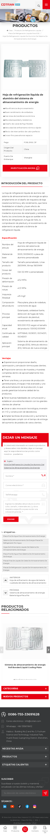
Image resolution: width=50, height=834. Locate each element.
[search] (39, 5)
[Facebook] (27, 806)
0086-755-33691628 (23, 714)
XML (36, 820)
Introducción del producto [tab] (22, 183)
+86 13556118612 (24, 726)
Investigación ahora (23, 168)
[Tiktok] (20, 806)
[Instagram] (35, 806)
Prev (1, 650)
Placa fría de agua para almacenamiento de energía (24, 536)
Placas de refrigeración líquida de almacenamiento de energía (24, 568)
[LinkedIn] (5, 806)
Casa (11, 30)
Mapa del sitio (26, 820)
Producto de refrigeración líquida (28, 30)
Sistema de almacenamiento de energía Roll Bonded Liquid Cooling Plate (25, 666)
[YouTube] (12, 806)
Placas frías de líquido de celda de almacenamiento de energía (25, 562)
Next (48, 650)
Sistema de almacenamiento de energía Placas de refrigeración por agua (23, 541)
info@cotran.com (33, 721)
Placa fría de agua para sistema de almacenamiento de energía (24, 555)
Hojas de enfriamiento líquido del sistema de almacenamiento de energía (21, 548)
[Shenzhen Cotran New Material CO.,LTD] (10, 4)
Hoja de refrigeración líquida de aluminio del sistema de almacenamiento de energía (24, 466)
